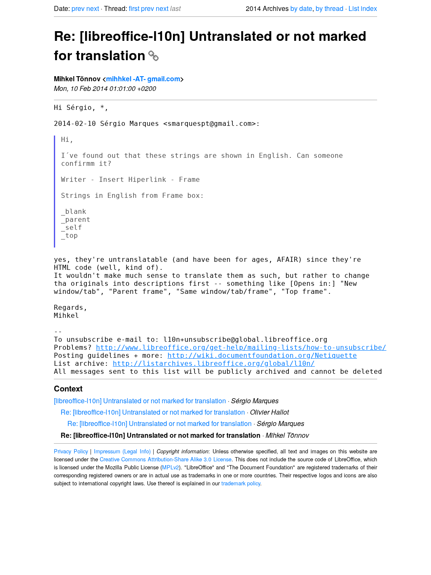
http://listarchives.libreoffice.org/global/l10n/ (214, 363)
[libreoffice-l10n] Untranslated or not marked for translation (140, 400)
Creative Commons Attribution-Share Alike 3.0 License (165, 459)
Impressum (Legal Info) (122, 451)
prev (78, 8)
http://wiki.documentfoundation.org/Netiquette (262, 355)
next (92, 8)
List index (363, 8)
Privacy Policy (71, 451)
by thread (329, 8)
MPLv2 (170, 467)
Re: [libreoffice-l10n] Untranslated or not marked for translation (153, 412)
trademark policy (240, 483)
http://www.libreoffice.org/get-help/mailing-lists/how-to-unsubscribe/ (241, 347)
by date (301, 8)
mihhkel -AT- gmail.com (143, 78)
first (134, 8)
